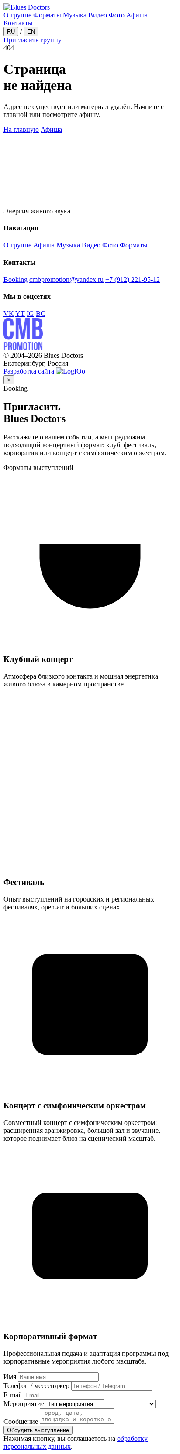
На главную (21, 129)
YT (20, 313)
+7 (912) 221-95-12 (132, 279)
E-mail (12, 1395)
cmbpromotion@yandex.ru (66, 279)
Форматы (47, 15)
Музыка (75, 15)
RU (11, 31)
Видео (97, 15)
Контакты (18, 23)
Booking (15, 279)
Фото (117, 15)
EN (31, 31)
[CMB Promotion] (23, 347)
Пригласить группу (32, 40)
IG (30, 313)
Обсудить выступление (38, 1430)
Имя (9, 1376)
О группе (17, 15)
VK (8, 313)
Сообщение (20, 1421)
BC (40, 313)
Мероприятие (23, 1403)
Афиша (137, 15)
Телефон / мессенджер (36, 1385)
